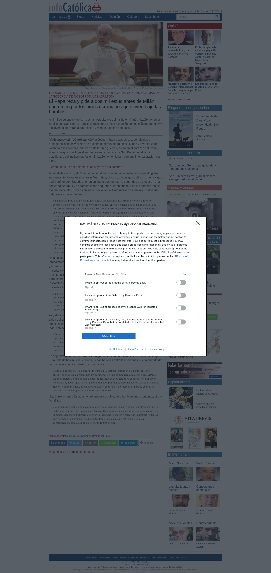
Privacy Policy (156, 349)
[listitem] (135, 274)
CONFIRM (109, 335)
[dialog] (135, 286)
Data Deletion (115, 349)
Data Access (135, 349)
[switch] (181, 282)
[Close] (199, 224)
